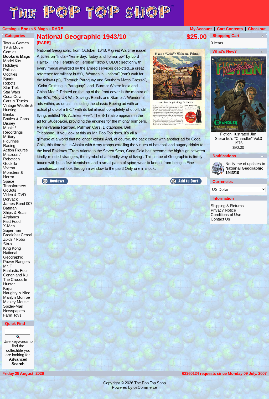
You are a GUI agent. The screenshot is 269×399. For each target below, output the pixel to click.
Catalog (9, 29)
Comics (10, 52)
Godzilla (10, 163)
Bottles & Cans (16, 119)
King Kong (12, 248)
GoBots (9, 190)
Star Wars (11, 92)
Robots (9, 83)
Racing (9, 145)
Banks (8, 114)
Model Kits (12, 61)
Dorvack (10, 199)
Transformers (14, 185)
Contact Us (220, 219)
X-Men (9, 226)
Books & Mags (34, 29)
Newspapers (14, 310)
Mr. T (7, 266)
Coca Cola (12, 96)
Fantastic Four (15, 270)
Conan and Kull (16, 275)
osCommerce (145, 387)
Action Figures (15, 150)
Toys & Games (16, 43)
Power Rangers (16, 261)
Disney (9, 123)
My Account (201, 29)
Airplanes (11, 217)
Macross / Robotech (11, 156)
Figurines (11, 141)
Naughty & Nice (16, 293)
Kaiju (7, 288)
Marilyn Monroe (16, 297)
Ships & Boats (15, 212)
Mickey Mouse (16, 302)
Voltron (9, 168)
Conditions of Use (226, 214)
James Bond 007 (17, 203)
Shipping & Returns (227, 205)
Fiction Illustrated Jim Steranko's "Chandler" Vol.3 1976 (238, 138)
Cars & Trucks (15, 101)
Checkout (257, 29)
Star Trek (11, 87)
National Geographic (13, 254)
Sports (8, 78)
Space (8, 181)
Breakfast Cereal (17, 235)
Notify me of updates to (245, 168)
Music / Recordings (13, 129)
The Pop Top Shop (150, 383)
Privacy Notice (223, 210)
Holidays (10, 65)
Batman (10, 208)
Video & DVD (14, 194)
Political (9, 69)
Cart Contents (230, 29)
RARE (57, 29)
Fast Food (11, 221)
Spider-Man (13, 306)
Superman (12, 230)
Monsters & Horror (13, 174)
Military (9, 136)
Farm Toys (12, 315)
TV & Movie (13, 47)
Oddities (10, 74)
